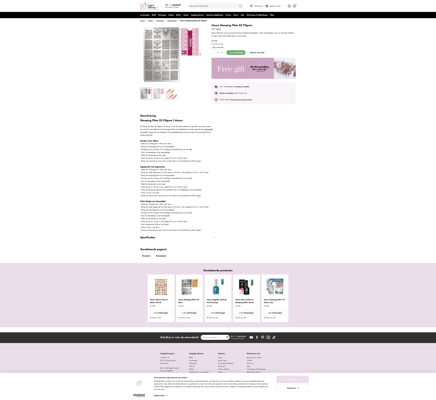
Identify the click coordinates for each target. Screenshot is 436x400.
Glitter (191, 369)
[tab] (173, 353)
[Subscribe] (227, 337)
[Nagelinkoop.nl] (149, 6)
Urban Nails (222, 360)
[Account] (289, 6)
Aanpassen (291, 388)
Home (142, 20)
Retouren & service (254, 372)
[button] (169, 318)
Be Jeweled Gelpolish (226, 363)
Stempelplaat (172, 20)
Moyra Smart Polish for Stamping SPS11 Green (244, 301)
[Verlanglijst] (284, 6)
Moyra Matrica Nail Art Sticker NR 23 (159, 301)
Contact (249, 360)
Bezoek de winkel (274, 6)
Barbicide (221, 366)
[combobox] (215, 6)
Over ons (250, 363)
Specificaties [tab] (147, 237)
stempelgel (209, 129)
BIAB (191, 357)
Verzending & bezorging (256, 369)
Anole (220, 357)
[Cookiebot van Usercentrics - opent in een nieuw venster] (139, 395)
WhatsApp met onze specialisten (241, 99)
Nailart (150, 20)
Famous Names (223, 369)
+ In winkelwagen (161, 313)
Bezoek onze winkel (254, 357)
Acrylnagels (193, 360)
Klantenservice (258, 6)
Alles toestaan (292, 379)
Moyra (218, 29)
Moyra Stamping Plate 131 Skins (188, 301)
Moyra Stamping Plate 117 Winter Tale (274, 301)
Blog (248, 366)
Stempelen (160, 20)
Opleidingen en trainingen (199, 372)
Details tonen (159, 395)
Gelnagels (192, 363)
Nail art (191, 366)
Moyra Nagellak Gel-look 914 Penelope (217, 301)
